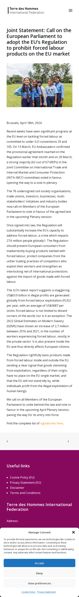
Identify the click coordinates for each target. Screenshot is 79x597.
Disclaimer (17, 488)
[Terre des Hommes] (26, 10)
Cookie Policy (28, 592)
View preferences (39, 583)
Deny (39, 573)
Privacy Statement (46, 592)
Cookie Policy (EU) (22, 477)
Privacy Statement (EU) (25, 483)
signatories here (51, 423)
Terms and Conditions (25, 493)
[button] (73, 532)
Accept (39, 563)
